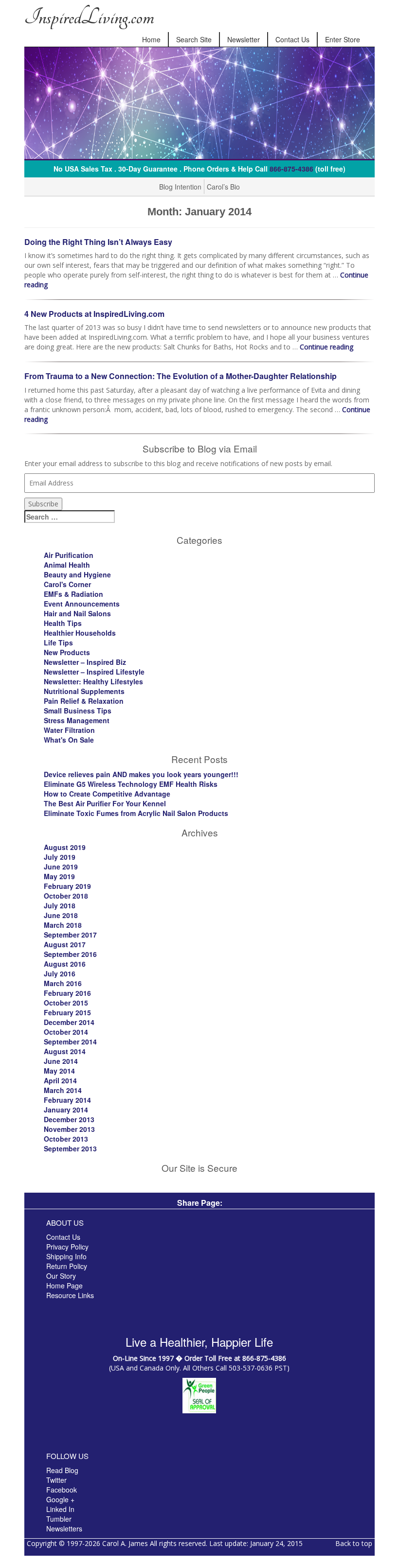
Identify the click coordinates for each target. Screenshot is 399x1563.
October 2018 (66, 896)
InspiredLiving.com (89, 17)
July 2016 (59, 973)
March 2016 (63, 983)
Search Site (194, 39)
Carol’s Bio (223, 186)
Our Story (61, 1276)
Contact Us (292, 39)
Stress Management (76, 720)
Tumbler (59, 1519)
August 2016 (65, 964)
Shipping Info (66, 1256)
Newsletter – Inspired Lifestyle (94, 672)
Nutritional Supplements (84, 691)
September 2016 (70, 954)
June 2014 (61, 1061)
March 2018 (63, 925)
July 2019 (59, 857)
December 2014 (69, 1022)
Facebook (61, 1489)
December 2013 (69, 1119)
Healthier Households (80, 633)
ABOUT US (65, 1222)
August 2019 (65, 847)
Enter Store (342, 39)
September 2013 (70, 1148)
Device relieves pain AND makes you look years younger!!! (141, 774)
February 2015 (67, 1012)
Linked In (60, 1509)
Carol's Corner (67, 584)
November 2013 (69, 1129)
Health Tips (63, 623)
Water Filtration (69, 730)
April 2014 (60, 1080)
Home (151, 39)
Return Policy (66, 1266)
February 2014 (67, 1100)
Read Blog (62, 1470)
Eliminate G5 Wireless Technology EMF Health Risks (131, 784)
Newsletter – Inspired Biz (85, 662)
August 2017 (65, 944)
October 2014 (66, 1032)
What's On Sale (69, 740)
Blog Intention (180, 186)
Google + (60, 1499)
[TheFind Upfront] (199, 1394)
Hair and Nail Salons (77, 613)
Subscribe (43, 503)
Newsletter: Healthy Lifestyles (93, 681)
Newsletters (64, 1528)
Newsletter (243, 39)
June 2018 (61, 915)
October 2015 (66, 1002)
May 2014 (59, 1071)
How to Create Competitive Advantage (107, 794)
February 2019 (67, 886)
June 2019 (61, 866)
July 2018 (59, 905)
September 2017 (70, 934)
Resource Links (70, 1295)
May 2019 (59, 876)
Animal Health (67, 565)
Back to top (353, 1543)
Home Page (64, 1285)
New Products (67, 652)
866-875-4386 (291, 169)
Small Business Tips (77, 710)
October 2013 (66, 1139)
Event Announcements (82, 603)
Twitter (56, 1480)
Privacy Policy (67, 1246)
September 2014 (70, 1041)
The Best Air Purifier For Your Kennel (105, 803)
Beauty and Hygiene (77, 574)
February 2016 (67, 993)
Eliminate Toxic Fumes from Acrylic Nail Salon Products (136, 813)
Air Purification (68, 555)
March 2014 (63, 1090)
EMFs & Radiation (73, 594)
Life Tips (58, 642)
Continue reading (326, 346)
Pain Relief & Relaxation (84, 701)
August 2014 (65, 1051)
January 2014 (66, 1109)
